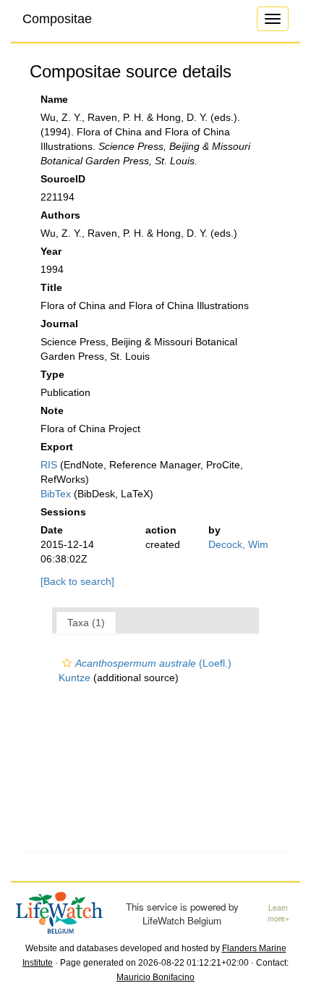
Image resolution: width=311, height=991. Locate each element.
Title (51, 287)
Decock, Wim (238, 544)
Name (54, 99)
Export (57, 446)
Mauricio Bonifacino (155, 977)
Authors (60, 215)
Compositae (57, 19)
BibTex (56, 493)
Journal (59, 323)
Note (52, 410)
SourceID (63, 179)
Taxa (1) (86, 622)
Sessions (63, 512)
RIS (49, 465)
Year (51, 251)
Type (52, 374)
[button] (67, 663)
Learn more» (278, 913)
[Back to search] (77, 581)
